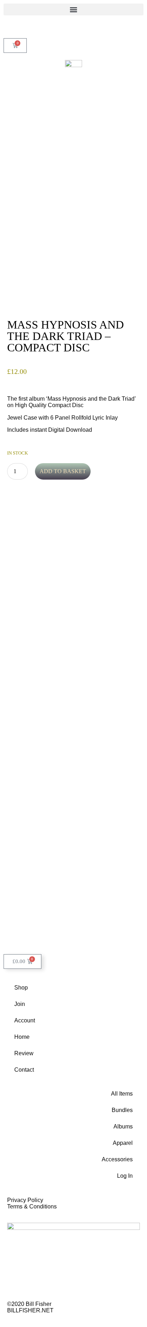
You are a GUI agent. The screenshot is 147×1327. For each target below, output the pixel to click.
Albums (123, 1126)
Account (24, 1020)
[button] (73, 9)
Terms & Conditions (32, 1206)
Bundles (122, 1110)
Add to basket (63, 471)
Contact (24, 1070)
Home (22, 1037)
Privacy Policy (25, 1200)
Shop (21, 988)
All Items (122, 1094)
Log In (125, 1176)
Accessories (117, 1159)
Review (24, 1053)
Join (19, 1004)
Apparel (123, 1143)
